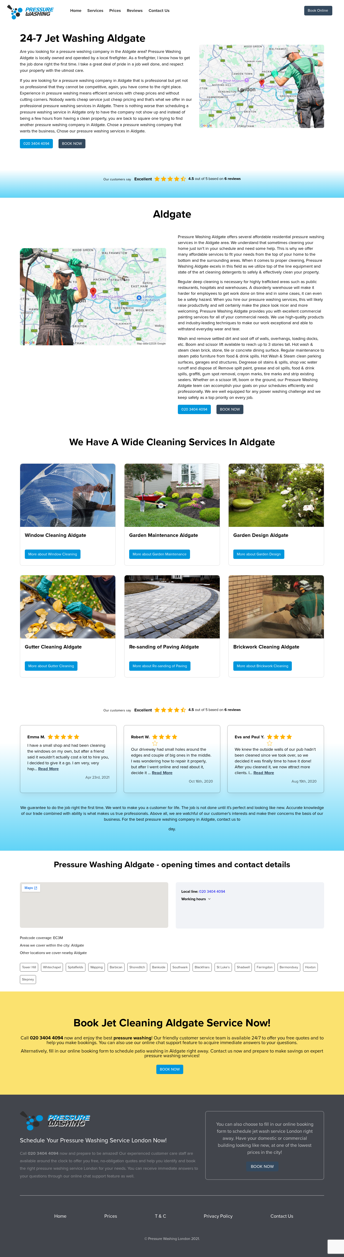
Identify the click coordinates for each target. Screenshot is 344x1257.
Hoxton (310, 967)
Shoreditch (137, 967)
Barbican (116, 967)
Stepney (28, 979)
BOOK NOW (72, 143)
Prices (115, 10)
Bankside (158, 967)
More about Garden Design (259, 554)
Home (75, 10)
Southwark (180, 967)
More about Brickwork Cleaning (262, 666)
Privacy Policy (218, 1216)
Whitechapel (52, 967)
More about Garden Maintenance (160, 554)
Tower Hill (29, 967)
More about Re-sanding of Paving (160, 666)
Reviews (135, 10)
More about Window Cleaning (52, 554)
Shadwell (243, 967)
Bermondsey (289, 967)
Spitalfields (75, 967)
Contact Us (159, 10)
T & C (160, 1216)
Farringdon (265, 967)
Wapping (96, 967)
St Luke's (223, 967)
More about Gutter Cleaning (51, 666)
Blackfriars (202, 967)
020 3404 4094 (36, 143)
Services (95, 10)
